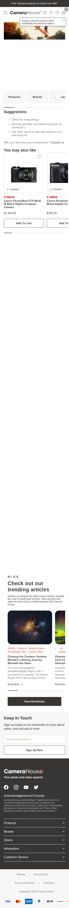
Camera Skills (35, 651)
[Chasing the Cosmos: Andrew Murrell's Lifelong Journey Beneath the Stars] (30, 627)
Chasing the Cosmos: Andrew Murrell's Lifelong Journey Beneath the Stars (27, 660)
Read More (13, 684)
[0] (63, 13)
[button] (39, 157)
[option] (14, 97)
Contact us (57, 142)
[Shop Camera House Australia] (25, 13)
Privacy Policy (41, 874)
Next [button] (58, 95)
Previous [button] (11, 95)
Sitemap (21, 874)
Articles (11, 648)
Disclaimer (48, 883)
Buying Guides (36, 648)
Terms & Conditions (25, 883)
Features (22, 648)
